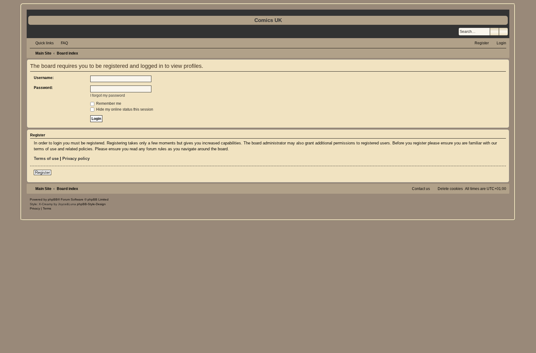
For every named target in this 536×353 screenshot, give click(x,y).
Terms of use (46, 158)
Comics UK (268, 20)
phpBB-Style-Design (91, 204)
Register (42, 172)
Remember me (108, 103)
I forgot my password (107, 95)
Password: (43, 88)
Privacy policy (76, 158)
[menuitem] (61, 43)
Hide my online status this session (124, 109)
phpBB (53, 199)
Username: (44, 78)
